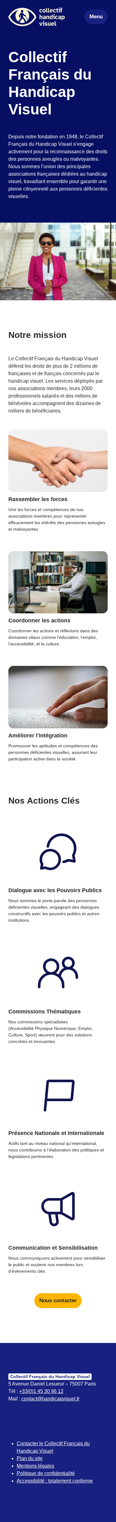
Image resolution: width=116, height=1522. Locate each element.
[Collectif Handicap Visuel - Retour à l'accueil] (36, 16)
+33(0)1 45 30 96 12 (41, 1391)
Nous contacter (58, 1300)
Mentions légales (35, 1466)
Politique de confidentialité (46, 1473)
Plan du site (30, 1458)
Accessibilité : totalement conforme (55, 1480)
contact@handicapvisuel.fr (50, 1398)
